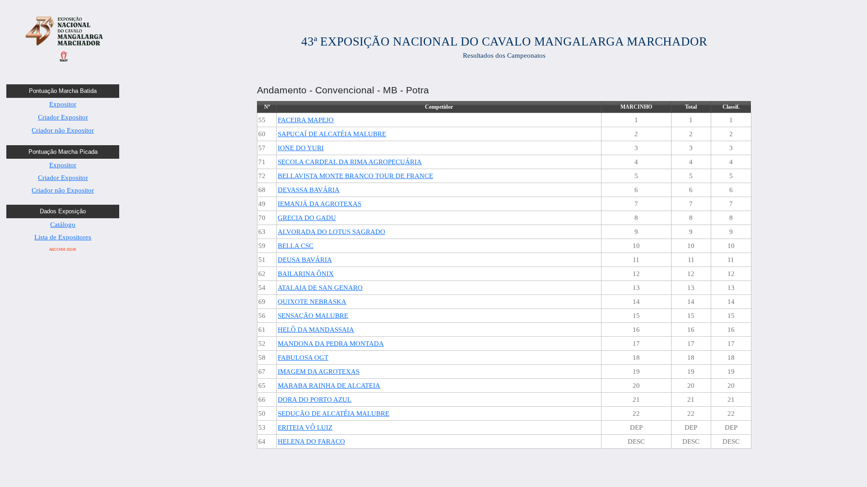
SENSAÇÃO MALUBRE (313, 315)
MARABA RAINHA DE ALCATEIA (329, 385)
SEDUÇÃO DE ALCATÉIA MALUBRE (333, 413)
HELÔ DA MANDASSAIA (316, 329)
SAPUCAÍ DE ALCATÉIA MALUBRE (332, 134)
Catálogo (62, 224)
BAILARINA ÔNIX (306, 273)
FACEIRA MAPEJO (306, 120)
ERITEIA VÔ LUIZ (305, 427)
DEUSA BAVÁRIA (305, 259)
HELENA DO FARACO (311, 441)
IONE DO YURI (301, 148)
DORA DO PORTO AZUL (314, 399)
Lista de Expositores (62, 237)
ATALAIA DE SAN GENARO (320, 287)
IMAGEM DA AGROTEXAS (318, 371)
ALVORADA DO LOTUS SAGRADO (331, 231)
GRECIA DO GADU (307, 217)
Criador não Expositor (63, 130)
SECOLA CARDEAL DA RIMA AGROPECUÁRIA (350, 161)
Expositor (62, 104)
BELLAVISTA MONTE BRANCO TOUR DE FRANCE (355, 175)
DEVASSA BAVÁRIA (309, 189)
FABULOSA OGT (303, 357)
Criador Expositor (63, 117)
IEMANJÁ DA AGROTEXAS (319, 203)
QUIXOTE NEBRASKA (312, 301)
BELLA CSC (295, 245)
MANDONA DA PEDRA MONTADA (331, 343)
